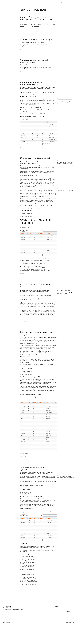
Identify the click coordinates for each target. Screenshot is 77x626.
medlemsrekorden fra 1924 (39, 192)
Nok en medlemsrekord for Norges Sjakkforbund (31, 83)
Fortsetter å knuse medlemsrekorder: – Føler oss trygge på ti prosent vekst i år (36, 18)
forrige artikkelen (26, 354)
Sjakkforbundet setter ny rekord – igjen (36, 40)
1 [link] (41, 143)
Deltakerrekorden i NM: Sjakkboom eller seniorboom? (33, 270)
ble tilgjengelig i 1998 (40, 302)
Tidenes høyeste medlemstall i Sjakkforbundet (32, 263)
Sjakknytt (5, 2)
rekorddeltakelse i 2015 (40, 201)
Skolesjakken (30, 205)
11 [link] (53, 255)
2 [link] (43, 143)
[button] (26, 122)
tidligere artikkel (24, 186)
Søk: (42, 119)
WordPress (72, 622)
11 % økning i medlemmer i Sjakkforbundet (31, 269)
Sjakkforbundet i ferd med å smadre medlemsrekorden (34, 61)
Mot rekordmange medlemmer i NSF (29, 266)
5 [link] (49, 143)
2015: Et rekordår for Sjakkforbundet (33, 107)
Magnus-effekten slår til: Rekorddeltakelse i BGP (32, 260)
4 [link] (47, 143)
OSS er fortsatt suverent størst (28, 265)
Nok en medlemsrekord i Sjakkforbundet (30, 262)
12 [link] (53, 143)
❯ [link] (55, 143)
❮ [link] (39, 143)
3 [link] (45, 143)
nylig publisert (52, 311)
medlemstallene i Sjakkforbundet (43, 310)
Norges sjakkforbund (32, 163)
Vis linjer (24, 119)
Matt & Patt (36, 26)
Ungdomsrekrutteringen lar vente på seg (30, 267)
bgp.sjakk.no (40, 299)
